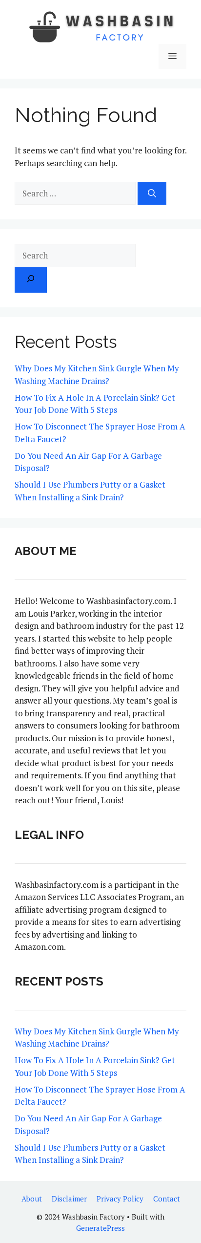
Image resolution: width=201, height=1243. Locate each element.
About (31, 1198)
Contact (166, 1198)
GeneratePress (100, 1228)
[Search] (152, 193)
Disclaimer (69, 1198)
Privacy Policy (120, 1198)
